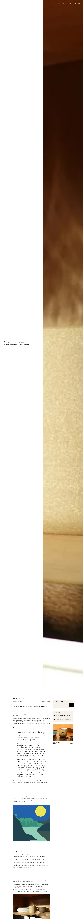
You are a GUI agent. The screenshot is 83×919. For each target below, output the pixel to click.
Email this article (17, 698)
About (70, 3)
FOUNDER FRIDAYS (46, 701)
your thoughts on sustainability (32, 706)
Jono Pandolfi (30, 886)
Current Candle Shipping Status (63, 719)
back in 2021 (21, 798)
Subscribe (64, 3)
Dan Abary (27, 842)
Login (75, 3)
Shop (59, 3)
